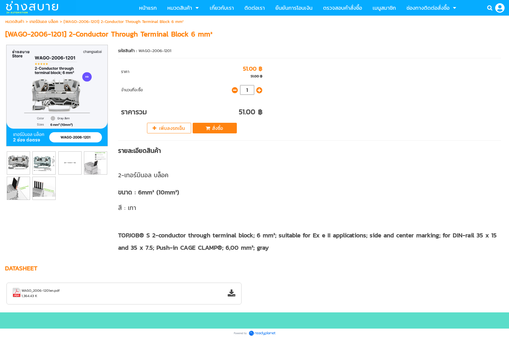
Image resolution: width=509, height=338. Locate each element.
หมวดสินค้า (14, 22)
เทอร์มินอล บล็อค (43, 22)
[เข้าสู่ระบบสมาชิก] (500, 8)
